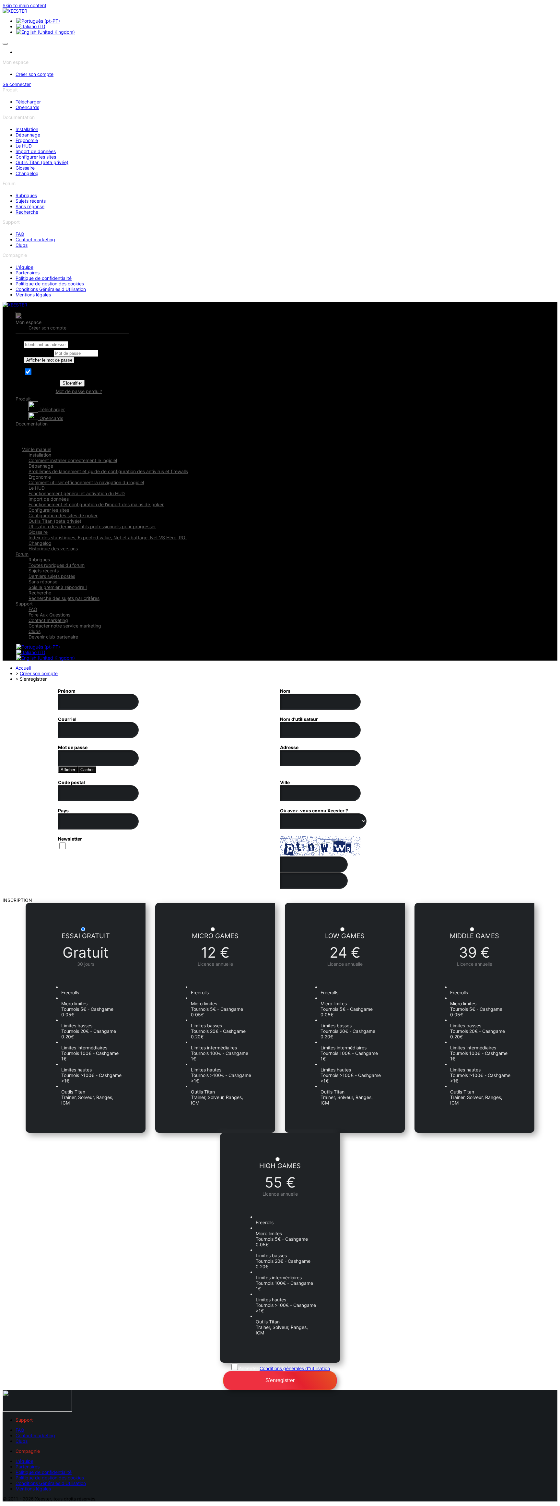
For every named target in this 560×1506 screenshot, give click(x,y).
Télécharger (28, 101)
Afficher (68, 769)
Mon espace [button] (28, 322)
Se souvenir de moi (53, 373)
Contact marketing (35, 239)
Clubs (22, 245)
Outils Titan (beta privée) (42, 162)
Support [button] (24, 603)
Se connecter (17, 84)
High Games (280, 1166)
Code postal (71, 782)
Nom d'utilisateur (299, 719)
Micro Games (215, 936)
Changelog (27, 173)
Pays (63, 810)
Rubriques (26, 195)
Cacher (87, 769)
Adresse (289, 747)
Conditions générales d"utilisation (295, 1368)
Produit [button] (23, 398)
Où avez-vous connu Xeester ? (314, 810)
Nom (285, 691)
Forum (22, 554)
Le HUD (24, 146)
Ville (285, 782)
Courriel (67, 719)
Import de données (36, 151)
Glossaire (25, 168)
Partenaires (28, 272)
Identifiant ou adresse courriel (55, 338)
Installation (27, 129)
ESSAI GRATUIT (86, 936)
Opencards (27, 107)
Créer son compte (34, 74)
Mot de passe (38, 353)
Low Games (345, 936)
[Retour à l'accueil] (15, 11)
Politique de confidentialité (44, 278)
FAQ (20, 234)
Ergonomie (27, 140)
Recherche (27, 212)
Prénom (67, 691)
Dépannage (28, 134)
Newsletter (70, 839)
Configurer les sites (36, 157)
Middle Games (474, 936)
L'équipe (24, 267)
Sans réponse (30, 206)
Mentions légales (33, 294)
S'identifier (72, 383)
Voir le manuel (36, 449)
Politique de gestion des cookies (50, 283)
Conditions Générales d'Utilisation (51, 289)
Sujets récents (31, 201)
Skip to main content (24, 5)
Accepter (284, 1368)
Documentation (32, 423)
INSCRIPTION (17, 900)
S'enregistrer (280, 1380)
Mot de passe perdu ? (79, 391)
